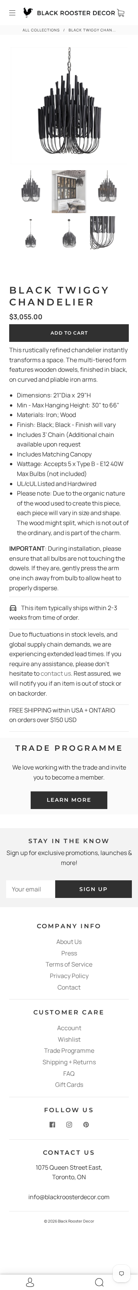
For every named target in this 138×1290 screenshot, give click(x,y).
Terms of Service (69, 964)
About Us (69, 941)
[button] (22, 107)
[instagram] (69, 1124)
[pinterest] (85, 1124)
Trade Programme (69, 1050)
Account (69, 1028)
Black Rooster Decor (76, 1221)
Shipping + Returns (69, 1062)
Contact (69, 987)
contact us (56, 673)
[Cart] (120, 12)
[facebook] (52, 1124)
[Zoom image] (69, 107)
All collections (41, 30)
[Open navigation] (17, 12)
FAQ (69, 1073)
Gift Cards (69, 1084)
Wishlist (69, 1039)
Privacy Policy (69, 976)
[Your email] (30, 889)
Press (69, 953)
